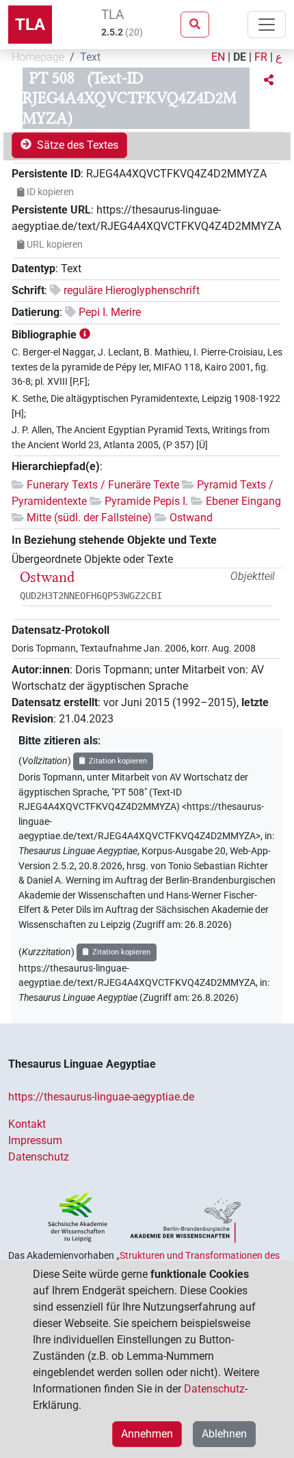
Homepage (38, 56)
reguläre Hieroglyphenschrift (132, 290)
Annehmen (147, 1433)
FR (260, 56)
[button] (268, 80)
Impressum (35, 1140)
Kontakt (27, 1124)
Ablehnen (224, 1433)
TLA (30, 24)
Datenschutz (38, 1156)
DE (239, 56)
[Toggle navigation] (267, 24)
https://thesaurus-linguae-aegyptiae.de (101, 1096)
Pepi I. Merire (110, 312)
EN (218, 56)
